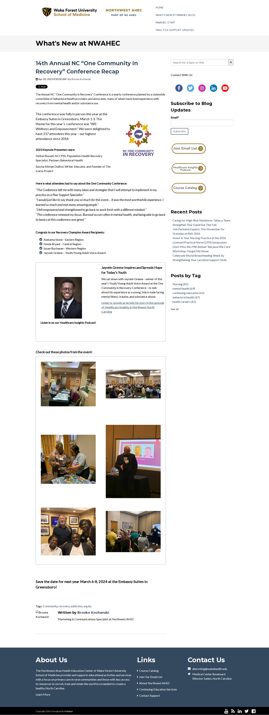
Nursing (180, 284)
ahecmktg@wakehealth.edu (209, 668)
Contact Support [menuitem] (149, 695)
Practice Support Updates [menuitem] (175, 30)
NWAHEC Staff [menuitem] (165, 22)
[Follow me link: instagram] (258, 711)
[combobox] (200, 62)
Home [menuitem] (159, 7)
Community (50, 606)
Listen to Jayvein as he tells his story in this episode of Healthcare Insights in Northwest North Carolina (132, 307)
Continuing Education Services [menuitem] (158, 689)
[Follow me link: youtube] (226, 711)
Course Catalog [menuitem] (149, 670)
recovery (64, 606)
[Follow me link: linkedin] (239, 711)
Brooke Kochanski (81, 79)
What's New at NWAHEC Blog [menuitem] (175, 14)
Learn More (43, 694)
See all (175, 309)
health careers (184, 301)
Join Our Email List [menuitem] (150, 677)
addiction (77, 606)
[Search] (231, 62)
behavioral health (186, 297)
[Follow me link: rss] (233, 711)
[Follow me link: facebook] (253, 711)
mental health (184, 288)
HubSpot (68, 711)
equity (87, 606)
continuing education (188, 293)
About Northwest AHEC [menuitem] (154, 683)
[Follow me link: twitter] (246, 711)
